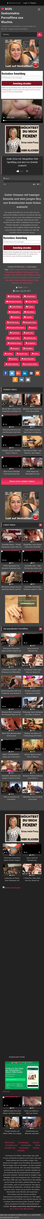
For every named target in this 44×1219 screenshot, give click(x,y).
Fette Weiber (16, 306)
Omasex (15, 278)
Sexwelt (36, 1142)
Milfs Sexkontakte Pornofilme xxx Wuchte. (12, 15)
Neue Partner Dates (17, 1209)
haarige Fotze (9, 275)
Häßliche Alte (21, 275)
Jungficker (7, 278)
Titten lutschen (13, 364)
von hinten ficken (26, 283)
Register (33, 3)
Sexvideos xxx (11, 1145)
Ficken (30, 306)
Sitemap (6, 1091)
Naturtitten (30, 312)
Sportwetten (24, 1148)
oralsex (31, 278)
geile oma (34, 272)
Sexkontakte (26, 1145)
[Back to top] (37, 1212)
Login (25, 3)
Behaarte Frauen (15, 301)
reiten (11, 280)
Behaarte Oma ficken (16, 327)
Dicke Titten (32, 301)
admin (25, 287)
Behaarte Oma (26, 269)
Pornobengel (23, 1142)
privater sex (23, 353)
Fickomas (25, 272)
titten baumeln (27, 280)
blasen (18, 272)
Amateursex (30, 296)
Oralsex (29, 317)
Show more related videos (22, 481)
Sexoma (18, 280)
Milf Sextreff (9, 1142)
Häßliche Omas (33, 275)
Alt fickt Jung (14, 269)
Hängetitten (15, 312)
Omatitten (23, 278)
